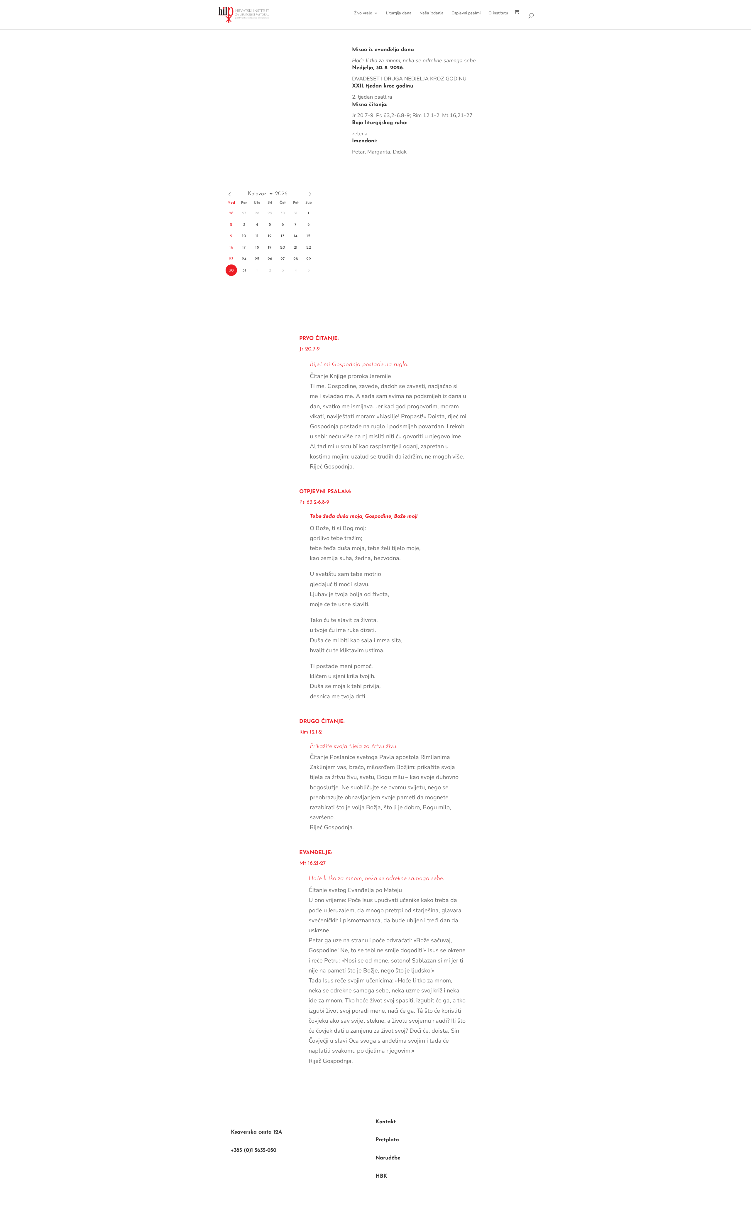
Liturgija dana (399, 13)
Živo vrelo (363, 13)
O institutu (498, 13)
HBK (381, 1176)
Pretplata (387, 1140)
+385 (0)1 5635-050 (253, 1150)
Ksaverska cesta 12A (256, 1132)
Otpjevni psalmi (466, 13)
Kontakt (386, 1122)
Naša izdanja (432, 13)
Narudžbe (388, 1158)
